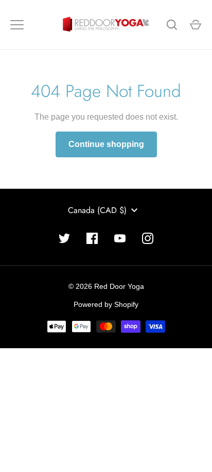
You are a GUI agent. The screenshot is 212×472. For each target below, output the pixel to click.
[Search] (172, 24)
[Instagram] (147, 238)
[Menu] (17, 24)
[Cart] (195, 24)
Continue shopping (106, 144)
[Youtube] (120, 238)
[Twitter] (64, 238)
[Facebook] (92, 238)
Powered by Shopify (106, 304)
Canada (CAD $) (97, 210)
